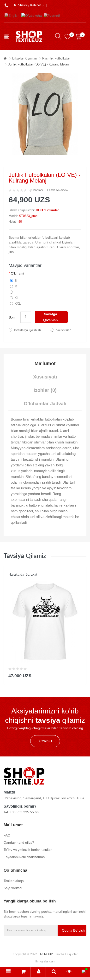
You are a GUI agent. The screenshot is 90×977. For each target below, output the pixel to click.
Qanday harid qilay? (19, 842)
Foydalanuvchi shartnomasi (24, 857)
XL (16, 298)
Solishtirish (63, 330)
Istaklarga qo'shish (27, 330)
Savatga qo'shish (50, 317)
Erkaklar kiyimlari (24, 58)
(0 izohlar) (36, 190)
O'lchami (17, 273)
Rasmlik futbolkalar (56, 58)
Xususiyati (45, 376)
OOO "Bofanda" (47, 210)
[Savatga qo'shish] (80, 675)
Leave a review (57, 190)
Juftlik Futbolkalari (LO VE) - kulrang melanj (38, 64)
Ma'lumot (45, 363)
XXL (18, 303)
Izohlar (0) (45, 390)
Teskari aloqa (14, 881)
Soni (12, 317)
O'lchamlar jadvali (45, 403)
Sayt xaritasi (13, 888)
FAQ (7, 835)
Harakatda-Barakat (22, 574)
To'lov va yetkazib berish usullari (28, 850)
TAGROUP (45, 954)
